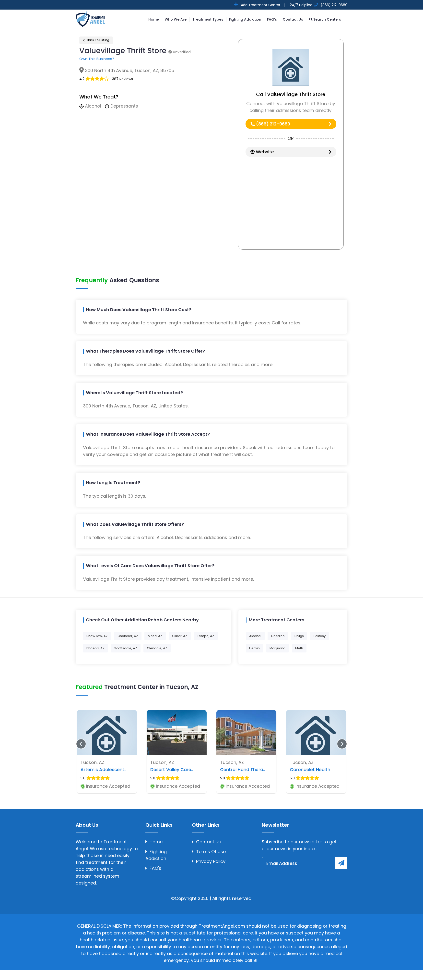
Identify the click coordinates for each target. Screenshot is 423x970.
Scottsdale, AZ (125, 648)
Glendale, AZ (157, 648)
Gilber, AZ (179, 636)
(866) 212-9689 (272, 124)
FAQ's (272, 19)
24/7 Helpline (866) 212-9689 (318, 4)
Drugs (299, 636)
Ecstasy (320, 636)
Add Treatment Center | (262, 4)
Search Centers (326, 19)
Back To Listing (97, 40)
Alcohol (255, 636)
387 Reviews (122, 78)
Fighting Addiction (245, 19)
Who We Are (176, 19)
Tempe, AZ (205, 636)
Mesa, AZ (155, 636)
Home (153, 19)
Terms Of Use (211, 851)
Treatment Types (207, 19)
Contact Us (293, 19)
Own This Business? (96, 58)
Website (264, 152)
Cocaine (278, 636)
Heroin (254, 648)
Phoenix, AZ (95, 648)
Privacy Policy (210, 861)
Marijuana (277, 648)
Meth (299, 648)
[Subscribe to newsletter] (341, 863)
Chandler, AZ (128, 636)
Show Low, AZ (97, 636)
